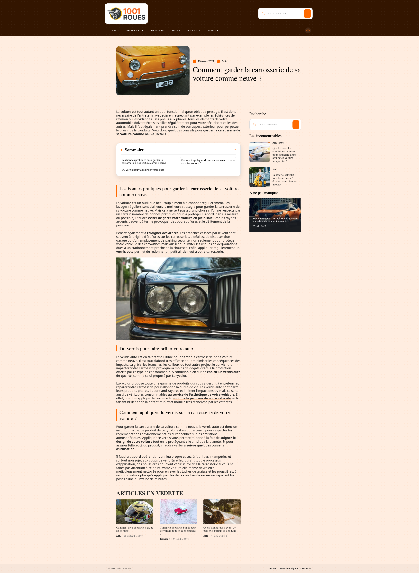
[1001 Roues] (126, 13)
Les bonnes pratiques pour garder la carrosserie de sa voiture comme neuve (144, 161)
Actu (224, 61)
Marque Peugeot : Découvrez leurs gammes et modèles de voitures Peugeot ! (275, 220)
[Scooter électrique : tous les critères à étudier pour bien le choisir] (259, 177)
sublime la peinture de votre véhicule (202, 398)
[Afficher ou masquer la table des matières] (190, 150)
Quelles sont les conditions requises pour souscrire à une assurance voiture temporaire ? (285, 154)
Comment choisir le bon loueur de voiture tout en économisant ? (178, 531)
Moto (275, 169)
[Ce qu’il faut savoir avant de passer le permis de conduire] (222, 511)
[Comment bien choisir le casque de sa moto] (134, 511)
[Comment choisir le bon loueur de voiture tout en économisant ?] (178, 511)
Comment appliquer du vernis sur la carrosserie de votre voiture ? (208, 161)
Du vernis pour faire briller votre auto (143, 169)
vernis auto (125, 251)
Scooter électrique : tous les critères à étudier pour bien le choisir (284, 179)
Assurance (278, 142)
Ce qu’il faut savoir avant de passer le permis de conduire (220, 529)
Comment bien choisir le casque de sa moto (134, 529)
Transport (165, 539)
